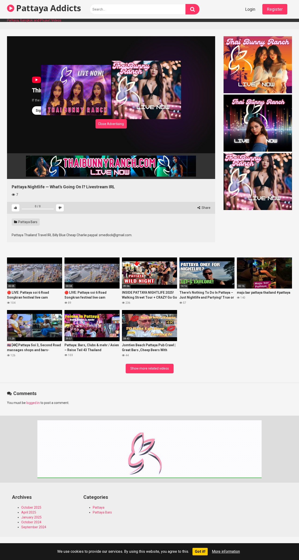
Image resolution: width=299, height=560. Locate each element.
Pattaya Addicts (47, 8)
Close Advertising (111, 124)
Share (205, 208)
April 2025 (28, 512)
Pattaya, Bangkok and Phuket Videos (34, 20)
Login (250, 9)
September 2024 (33, 527)
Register (275, 9)
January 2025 (31, 517)
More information (226, 551)
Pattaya (98, 507)
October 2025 (31, 507)
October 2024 (31, 522)
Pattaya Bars (27, 222)
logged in (33, 403)
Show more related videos (149, 368)
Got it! (200, 551)
